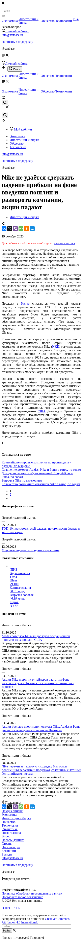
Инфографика (11, 832)
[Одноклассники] (26, 228)
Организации (11, 847)
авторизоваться (64, 243)
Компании (9, 850)
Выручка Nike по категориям (22, 480)
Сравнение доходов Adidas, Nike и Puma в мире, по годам (41, 469)
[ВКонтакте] (4, 228)
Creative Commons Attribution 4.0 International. (36, 920)
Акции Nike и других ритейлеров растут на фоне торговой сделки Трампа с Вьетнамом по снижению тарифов (38, 683)
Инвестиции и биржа (16, 818)
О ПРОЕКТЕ (11, 908)
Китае (25, 303)
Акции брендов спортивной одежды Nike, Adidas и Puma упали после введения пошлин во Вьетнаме (41, 728)
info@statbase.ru (12, 35)
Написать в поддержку (17, 41)
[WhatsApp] (21, 228)
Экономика (10, 21)
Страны (7, 843)
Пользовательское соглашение (22, 897)
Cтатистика (10, 829)
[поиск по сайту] (5, 102)
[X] (9, 228)
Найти (6, 930)
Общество (48, 21)
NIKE (14, 569)
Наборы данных (13, 840)
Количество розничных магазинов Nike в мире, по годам (41, 484)
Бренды (7, 854)
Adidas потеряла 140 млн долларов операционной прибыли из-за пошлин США (36, 637)
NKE (55, 346)
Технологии (63, 21)
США (42, 411)
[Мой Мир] (32, 228)
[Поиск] (3, 15)
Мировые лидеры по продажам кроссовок (30, 550)
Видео (6, 836)
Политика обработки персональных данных (32, 893)
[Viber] (15, 228)
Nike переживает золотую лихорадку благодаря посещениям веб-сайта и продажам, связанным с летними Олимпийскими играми (41, 770)
